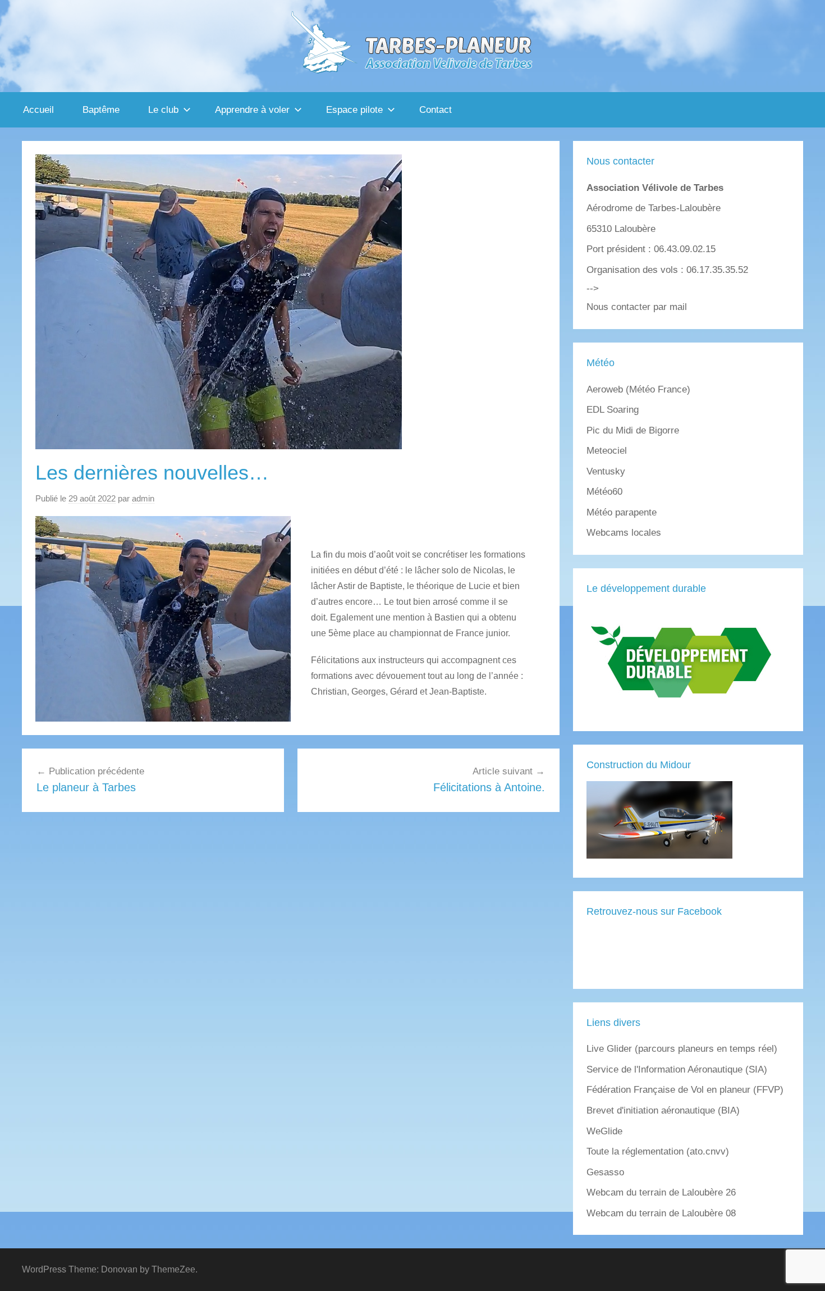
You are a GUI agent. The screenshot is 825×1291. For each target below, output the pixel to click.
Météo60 (604, 491)
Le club (163, 109)
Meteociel (606, 450)
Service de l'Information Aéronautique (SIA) (676, 1069)
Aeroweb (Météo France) (638, 389)
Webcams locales (623, 532)
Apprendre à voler (252, 109)
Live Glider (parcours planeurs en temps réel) (681, 1048)
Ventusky (605, 471)
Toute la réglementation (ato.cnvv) (657, 1151)
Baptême (101, 109)
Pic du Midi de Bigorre (632, 430)
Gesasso (605, 1172)
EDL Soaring (612, 409)
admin (143, 498)
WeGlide (604, 1131)
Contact (435, 109)
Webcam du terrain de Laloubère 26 (661, 1192)
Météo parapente (621, 512)
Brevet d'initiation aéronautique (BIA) (663, 1110)
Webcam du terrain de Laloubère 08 (661, 1213)
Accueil (38, 109)
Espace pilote (354, 109)
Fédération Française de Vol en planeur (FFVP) (684, 1089)
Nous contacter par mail (636, 307)
